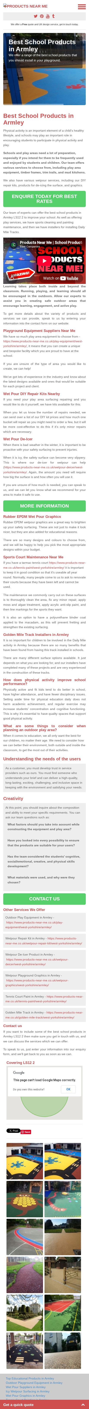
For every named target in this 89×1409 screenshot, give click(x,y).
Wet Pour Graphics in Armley (25, 1395)
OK (68, 1089)
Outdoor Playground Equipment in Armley (34, 1382)
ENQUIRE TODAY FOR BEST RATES (44, 199)
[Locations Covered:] (5, 6)
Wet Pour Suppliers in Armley (26, 1387)
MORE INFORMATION (44, 506)
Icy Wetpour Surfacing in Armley (27, 1391)
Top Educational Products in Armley (30, 1378)
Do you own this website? (28, 1089)
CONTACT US (44, 898)
